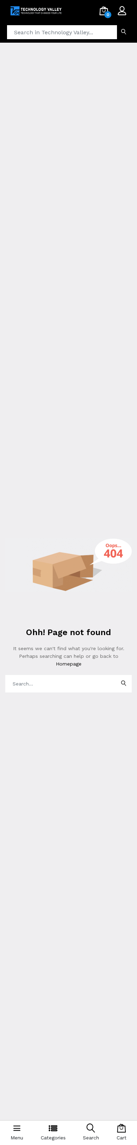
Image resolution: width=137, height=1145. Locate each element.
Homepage (68, 664)
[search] (123, 32)
